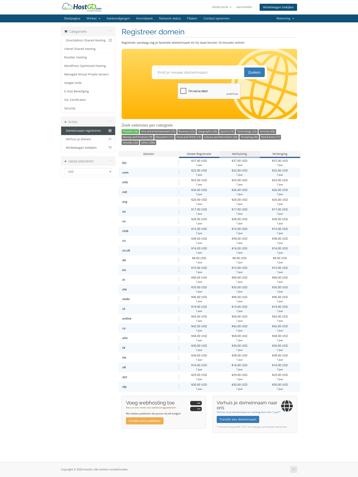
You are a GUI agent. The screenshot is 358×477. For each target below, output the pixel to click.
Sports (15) (227, 131)
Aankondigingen (118, 18)
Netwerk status (170, 18)
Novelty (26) (130, 142)
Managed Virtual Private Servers (86, 74)
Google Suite (73, 83)
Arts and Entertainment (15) (158, 131)
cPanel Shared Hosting (80, 49)
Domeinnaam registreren (82, 131)
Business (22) (187, 131)
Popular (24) (130, 131)
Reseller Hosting (75, 57)
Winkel (92, 18)
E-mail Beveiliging (76, 91)
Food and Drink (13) (189, 137)
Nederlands (220, 7)
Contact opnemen (216, 18)
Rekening (284, 18)
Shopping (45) (249, 137)
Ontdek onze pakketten (145, 421)
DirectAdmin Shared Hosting (84, 40)
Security (69, 108)
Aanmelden (244, 7)
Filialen (192, 18)
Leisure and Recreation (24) (220, 137)
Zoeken (254, 72)
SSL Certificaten (75, 100)
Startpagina (72, 18)
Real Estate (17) (270, 137)
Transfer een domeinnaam (237, 419)
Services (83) (267, 131)
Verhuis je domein (77, 139)
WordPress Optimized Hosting (85, 66)
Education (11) (164, 137)
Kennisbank (144, 18)
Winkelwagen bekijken (278, 7)
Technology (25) (246, 131)
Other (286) (148, 142)
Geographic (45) (207, 131)
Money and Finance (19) (137, 137)
